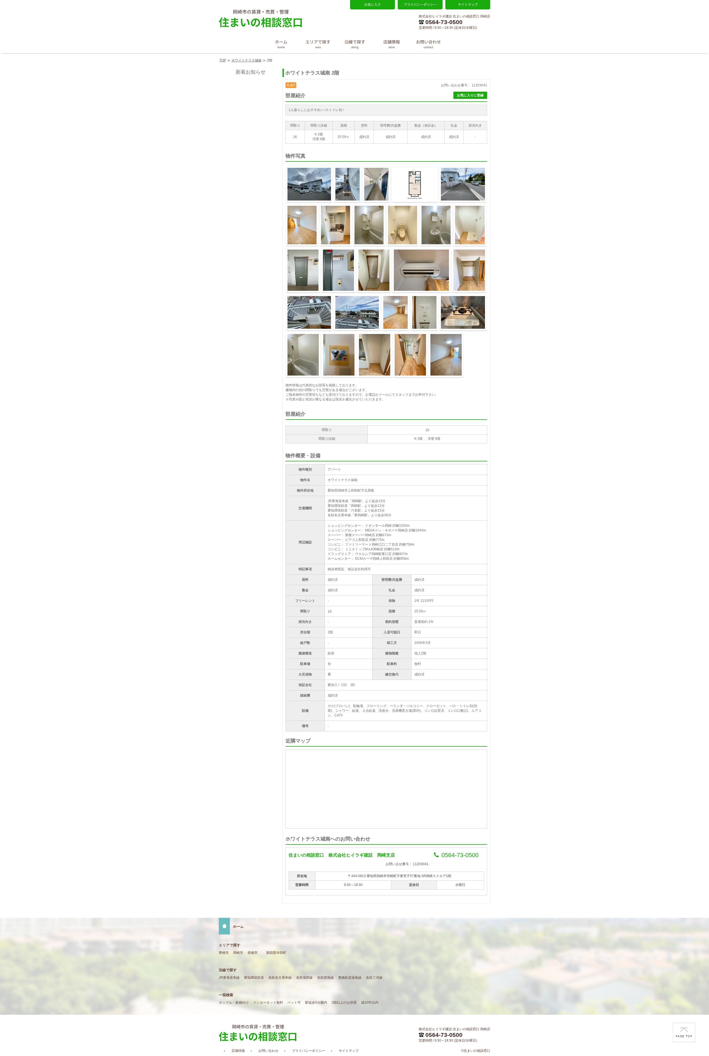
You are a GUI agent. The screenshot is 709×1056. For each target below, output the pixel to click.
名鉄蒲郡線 (304, 978)
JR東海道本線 (229, 978)
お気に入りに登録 (470, 95)
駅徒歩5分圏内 (316, 1002)
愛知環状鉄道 (254, 978)
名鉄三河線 (374, 978)
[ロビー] (376, 184)
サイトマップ (349, 1051)
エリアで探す (229, 945)
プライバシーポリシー (308, 1051)
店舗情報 (238, 1051)
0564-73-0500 (444, 22)
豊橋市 (224, 953)
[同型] (302, 225)
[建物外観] (309, 184)
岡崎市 (238, 953)
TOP (222, 60)
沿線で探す (228, 970)
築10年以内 (369, 1002)
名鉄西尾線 (325, 978)
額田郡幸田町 (276, 953)
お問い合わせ (268, 1051)
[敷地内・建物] (463, 184)
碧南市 (253, 953)
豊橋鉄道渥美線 (349, 978)
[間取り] (415, 184)
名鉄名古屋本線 (280, 978)
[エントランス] (347, 184)
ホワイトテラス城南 (246, 60)
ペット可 (294, 1002)
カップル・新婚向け (234, 1002)
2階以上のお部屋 (344, 1002)
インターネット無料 (268, 1002)
